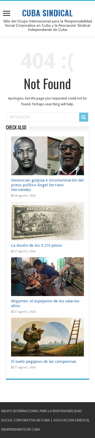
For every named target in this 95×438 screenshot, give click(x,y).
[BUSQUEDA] (83, 117)
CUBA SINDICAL (47, 13)
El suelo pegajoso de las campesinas (43, 361)
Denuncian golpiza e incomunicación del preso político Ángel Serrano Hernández (47, 185)
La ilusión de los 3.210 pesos (36, 245)
